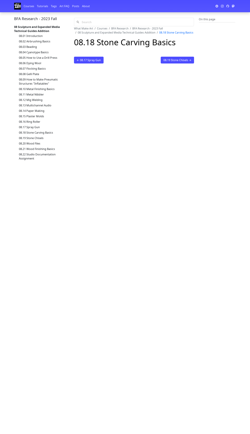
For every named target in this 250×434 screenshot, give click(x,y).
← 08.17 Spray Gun (89, 60)
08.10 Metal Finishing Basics (37, 89)
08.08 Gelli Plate (29, 74)
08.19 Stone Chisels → (177, 60)
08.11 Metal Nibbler (31, 94)
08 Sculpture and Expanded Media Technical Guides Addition (116, 32)
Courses (29, 6)
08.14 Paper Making (31, 111)
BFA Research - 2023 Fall (35, 18)
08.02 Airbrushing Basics (34, 41)
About (86, 6)
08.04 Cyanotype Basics (34, 52)
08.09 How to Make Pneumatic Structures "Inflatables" (38, 81)
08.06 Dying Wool (30, 63)
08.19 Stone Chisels (31, 138)
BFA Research (120, 28)
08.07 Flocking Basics (32, 68)
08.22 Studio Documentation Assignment (37, 156)
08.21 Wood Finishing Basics (37, 149)
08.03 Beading (28, 47)
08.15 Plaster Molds (31, 116)
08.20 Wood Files (29, 143)
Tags (54, 6)
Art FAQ (64, 6)
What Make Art (83, 28)
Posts (75, 6)
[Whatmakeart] (17, 6)
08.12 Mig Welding (31, 100)
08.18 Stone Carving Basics (36, 132)
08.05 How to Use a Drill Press (38, 58)
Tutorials (42, 6)
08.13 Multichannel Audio (35, 105)
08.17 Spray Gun (29, 127)
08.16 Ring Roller (29, 122)
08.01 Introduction (31, 36)
